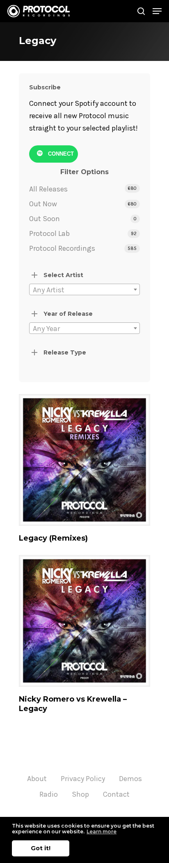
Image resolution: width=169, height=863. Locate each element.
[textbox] (84, 290)
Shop (80, 794)
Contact (116, 794)
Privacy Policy (83, 778)
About (37, 778)
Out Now (43, 203)
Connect (60, 154)
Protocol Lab (49, 233)
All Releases (48, 189)
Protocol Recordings (62, 248)
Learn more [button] (101, 831)
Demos (130, 778)
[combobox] (84, 289)
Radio (48, 794)
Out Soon (44, 218)
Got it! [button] (40, 848)
